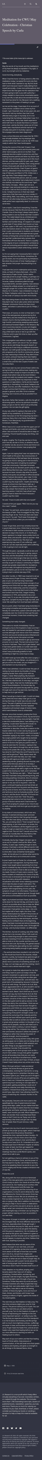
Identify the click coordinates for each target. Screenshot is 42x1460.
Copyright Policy (17, 1456)
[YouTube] (20, 1428)
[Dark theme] (25, 4)
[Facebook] (3, 1428)
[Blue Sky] (12, 1428)
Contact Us (5, 1456)
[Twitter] (16, 1428)
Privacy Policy (29, 1456)
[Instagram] (8, 1428)
